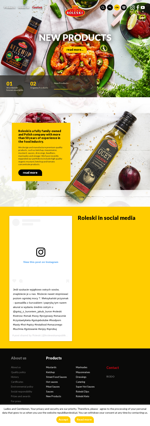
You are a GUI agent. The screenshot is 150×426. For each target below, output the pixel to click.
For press (16, 401)
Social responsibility (21, 391)
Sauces (49, 391)
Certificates (17, 381)
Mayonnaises (83, 372)
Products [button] (9, 7)
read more (30, 172)
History (15, 376)
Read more (84, 419)
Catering (80, 381)
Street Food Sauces (56, 376)
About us (16, 367)
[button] (103, 7)
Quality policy (18, 372)
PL (110, 7)
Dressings (81, 376)
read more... (75, 49)
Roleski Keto (82, 396)
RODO (110, 376)
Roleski (36, 335)
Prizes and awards (20, 396)
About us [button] (23, 7)
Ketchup (50, 372)
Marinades (81, 367)
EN (117, 7)
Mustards (51, 367)
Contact (37, 7)
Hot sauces (52, 381)
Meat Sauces (53, 386)
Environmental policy (22, 386)
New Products (53, 396)
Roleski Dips (82, 391)
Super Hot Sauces (85, 386)
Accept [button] (63, 419)
